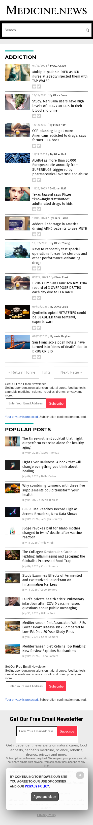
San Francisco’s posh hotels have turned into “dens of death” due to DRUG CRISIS (59, 346)
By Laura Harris (59, 218)
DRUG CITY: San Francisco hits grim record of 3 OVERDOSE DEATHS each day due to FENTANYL (59, 287)
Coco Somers (49, 566)
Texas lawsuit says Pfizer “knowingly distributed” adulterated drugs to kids (52, 199)
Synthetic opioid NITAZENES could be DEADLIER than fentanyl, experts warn (59, 317)
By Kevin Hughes (60, 336)
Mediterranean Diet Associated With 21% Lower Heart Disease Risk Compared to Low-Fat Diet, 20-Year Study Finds (54, 627)
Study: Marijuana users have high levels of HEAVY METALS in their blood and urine (58, 105)
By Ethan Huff (57, 125)
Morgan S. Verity (51, 519)
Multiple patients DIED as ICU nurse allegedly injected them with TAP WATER (60, 76)
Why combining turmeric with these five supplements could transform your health (53, 490)
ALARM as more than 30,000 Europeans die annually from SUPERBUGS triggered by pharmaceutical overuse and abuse (60, 167)
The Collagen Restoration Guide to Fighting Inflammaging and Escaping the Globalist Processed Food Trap (53, 556)
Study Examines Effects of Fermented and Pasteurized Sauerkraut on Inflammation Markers (52, 580)
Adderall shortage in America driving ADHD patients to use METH (59, 226)
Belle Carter (48, 476)
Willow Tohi (47, 542)
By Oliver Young (60, 243)
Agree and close (44, 797)
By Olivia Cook (58, 95)
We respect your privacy (63, 758)
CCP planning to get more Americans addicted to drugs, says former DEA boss (59, 135)
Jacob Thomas (50, 452)
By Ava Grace (58, 65)
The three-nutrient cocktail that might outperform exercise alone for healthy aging (53, 443)
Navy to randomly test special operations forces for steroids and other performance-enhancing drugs (59, 256)
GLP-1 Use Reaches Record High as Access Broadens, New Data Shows (50, 511)
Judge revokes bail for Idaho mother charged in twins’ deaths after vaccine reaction (52, 532)
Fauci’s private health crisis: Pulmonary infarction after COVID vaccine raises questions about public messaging (53, 603)
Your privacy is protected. (22, 417)
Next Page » (71, 372)
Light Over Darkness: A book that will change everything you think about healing (51, 466)
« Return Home (21, 372)
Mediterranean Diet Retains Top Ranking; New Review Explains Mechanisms (54, 648)
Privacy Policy (46, 815)
